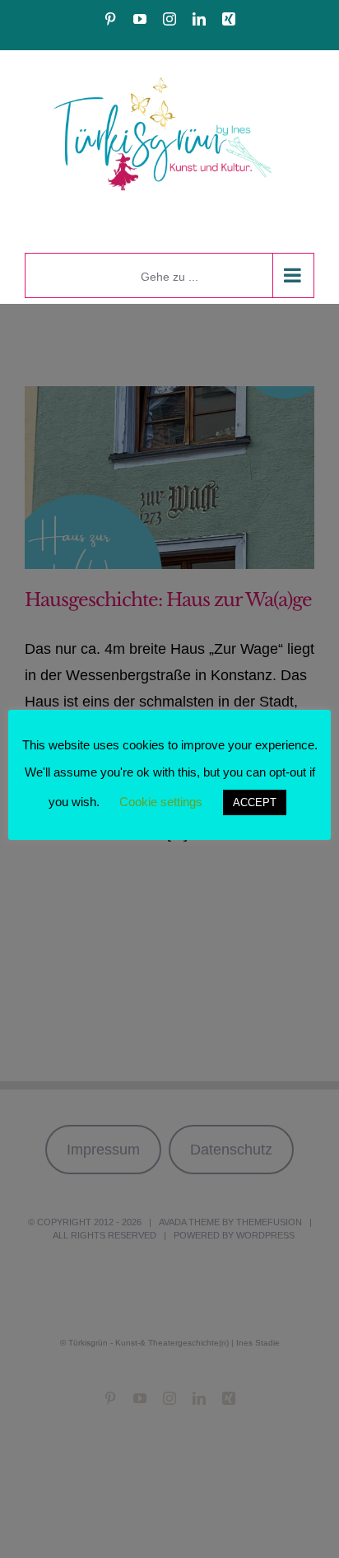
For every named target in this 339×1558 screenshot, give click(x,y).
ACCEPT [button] (254, 802)
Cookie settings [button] (160, 802)
